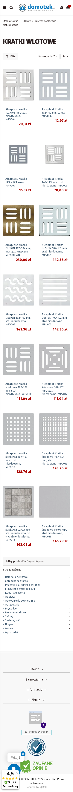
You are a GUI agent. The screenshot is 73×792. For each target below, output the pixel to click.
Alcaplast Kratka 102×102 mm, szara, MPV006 (53, 113)
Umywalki (10, 624)
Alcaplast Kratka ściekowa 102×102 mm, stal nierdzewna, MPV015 (54, 458)
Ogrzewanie (12, 604)
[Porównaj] (31, 77)
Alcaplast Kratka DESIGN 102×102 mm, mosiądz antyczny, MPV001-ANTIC (18, 250)
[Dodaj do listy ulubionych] (31, 70)
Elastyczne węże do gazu (20, 588)
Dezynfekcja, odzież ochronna (22, 585)
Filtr (12, 56)
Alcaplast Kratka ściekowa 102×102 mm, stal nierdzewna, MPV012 (54, 389)
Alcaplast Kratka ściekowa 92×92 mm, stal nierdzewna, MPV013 (54, 531)
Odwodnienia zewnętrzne (20, 600)
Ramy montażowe (15, 612)
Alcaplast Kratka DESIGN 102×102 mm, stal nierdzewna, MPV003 (54, 319)
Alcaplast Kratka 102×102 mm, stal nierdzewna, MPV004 (16, 114)
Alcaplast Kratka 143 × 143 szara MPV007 (16, 182)
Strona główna (12, 569)
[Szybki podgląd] (31, 83)
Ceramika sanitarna (16, 581)
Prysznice (11, 608)
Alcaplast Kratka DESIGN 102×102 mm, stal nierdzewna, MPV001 (54, 250)
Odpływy (10, 596)
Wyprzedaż (11, 632)
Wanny (9, 628)
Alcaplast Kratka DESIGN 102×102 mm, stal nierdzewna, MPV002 (18, 319)
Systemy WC (12, 620)
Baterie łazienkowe (16, 577)
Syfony (9, 616)
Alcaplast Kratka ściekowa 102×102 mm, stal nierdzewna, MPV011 (18, 389)
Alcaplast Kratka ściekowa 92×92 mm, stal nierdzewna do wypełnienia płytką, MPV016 (18, 533)
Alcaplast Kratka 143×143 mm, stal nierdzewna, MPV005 (55, 182)
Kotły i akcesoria (15, 592)
